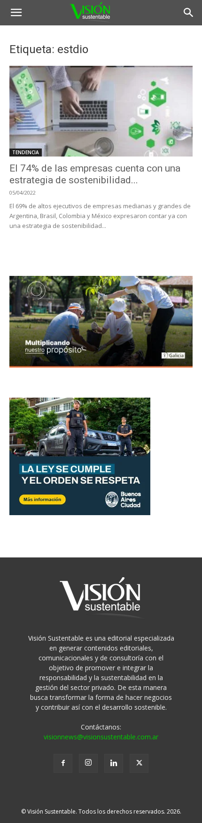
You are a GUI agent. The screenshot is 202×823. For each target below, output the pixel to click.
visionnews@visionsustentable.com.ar (101, 736)
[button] (16, 12)
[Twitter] (139, 763)
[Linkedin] (113, 763)
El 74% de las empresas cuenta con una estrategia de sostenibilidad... (94, 174)
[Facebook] (63, 763)
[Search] (189, 12)
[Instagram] (88, 763)
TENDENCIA (25, 152)
